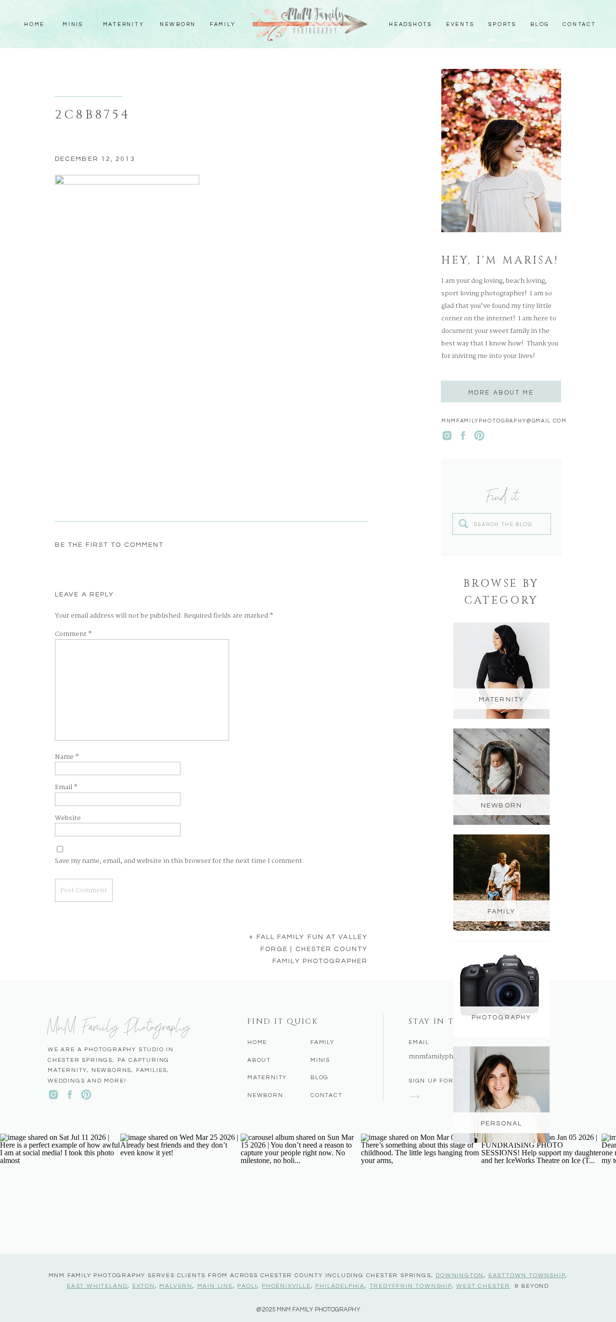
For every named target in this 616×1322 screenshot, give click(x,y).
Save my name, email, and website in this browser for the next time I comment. (179, 861)
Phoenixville (286, 1286)
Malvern (175, 1286)
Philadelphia (340, 1286)
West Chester (483, 1286)
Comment (73, 634)
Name (67, 757)
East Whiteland (97, 1286)
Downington (460, 1275)
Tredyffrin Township (411, 1286)
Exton (143, 1286)
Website (68, 818)
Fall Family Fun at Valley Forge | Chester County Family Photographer (312, 949)
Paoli (247, 1286)
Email (66, 788)
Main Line (215, 1286)
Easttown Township (526, 1275)
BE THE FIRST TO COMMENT (109, 545)
